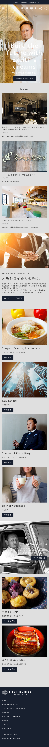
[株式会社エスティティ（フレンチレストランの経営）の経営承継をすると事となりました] (24, 109)
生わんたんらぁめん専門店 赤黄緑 (17, 221)
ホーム (4, 700)
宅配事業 (5, 720)
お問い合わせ (6, 728)
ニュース (5, 724)
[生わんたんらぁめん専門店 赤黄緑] (24, 202)
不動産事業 (6, 712)
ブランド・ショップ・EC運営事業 (13, 708)
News (24, 89)
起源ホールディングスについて (12, 704)
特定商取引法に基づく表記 (11, 738)
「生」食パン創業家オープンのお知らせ (18, 175)
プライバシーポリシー (9, 734)
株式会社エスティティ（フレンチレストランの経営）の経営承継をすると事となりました (24, 128)
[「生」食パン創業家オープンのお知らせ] (24, 156)
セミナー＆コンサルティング (11, 716)
